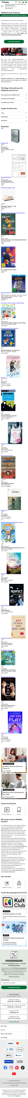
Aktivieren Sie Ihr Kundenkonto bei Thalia (14, 786)
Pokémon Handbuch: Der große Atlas (9, 328)
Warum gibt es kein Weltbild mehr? (10, 95)
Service (3, 1030)
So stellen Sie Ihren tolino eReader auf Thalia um (14, 15)
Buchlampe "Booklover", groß (8, 187)
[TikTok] (22, 1068)
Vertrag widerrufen (14, 1022)
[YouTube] (14, 1074)
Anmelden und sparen (14, 987)
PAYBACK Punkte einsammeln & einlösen (14, 933)
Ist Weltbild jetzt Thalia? (7, 102)
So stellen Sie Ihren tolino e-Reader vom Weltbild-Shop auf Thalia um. (14, 80)
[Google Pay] (20, 1050)
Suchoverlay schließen (9, 5)
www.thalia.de (4, 828)
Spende (19, 884)
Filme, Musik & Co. (7, 810)
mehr (2, 128)
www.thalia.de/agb (17, 870)
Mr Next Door (4, 443)
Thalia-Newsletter (5, 860)
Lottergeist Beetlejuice (6, 292)
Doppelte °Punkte (7, 884)
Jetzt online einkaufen (14, 41)
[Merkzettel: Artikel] (22, 2)
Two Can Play (4, 733)
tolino (2, 113)
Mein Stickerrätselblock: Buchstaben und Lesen (12, 522)
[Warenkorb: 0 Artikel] (25, 2)
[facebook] (5, 1068)
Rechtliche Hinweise (14, 976)
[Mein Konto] (19, 2)
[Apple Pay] (8, 1056)
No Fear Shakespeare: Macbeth (8, 389)
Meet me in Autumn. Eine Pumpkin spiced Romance (13, 212)
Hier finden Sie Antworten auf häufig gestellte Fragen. (14, 34)
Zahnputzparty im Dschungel (7, 650)
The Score (3, 377)
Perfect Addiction (5, 605)
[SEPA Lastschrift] (9, 1050)
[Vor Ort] (16, 2)
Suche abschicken (9, 8)
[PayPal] (19, 1056)
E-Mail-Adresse (5, 980)
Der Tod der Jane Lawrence (7, 676)
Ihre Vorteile (4, 1037)
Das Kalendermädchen (6, 177)
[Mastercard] (17, 1043)
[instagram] (11, 1068)
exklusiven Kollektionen (21, 846)
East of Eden (4, 510)
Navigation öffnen (2, 6)
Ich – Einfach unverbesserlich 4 (8, 246)
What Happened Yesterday (7, 455)
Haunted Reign (4, 143)
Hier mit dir (4, 573)
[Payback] (9, 1062)
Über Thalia (4, 1026)
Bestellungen (4, 117)
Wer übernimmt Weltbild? (8, 98)
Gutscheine (4, 120)
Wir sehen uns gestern (6, 638)
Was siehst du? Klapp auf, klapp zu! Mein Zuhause (12, 303)
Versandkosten (17, 1095)
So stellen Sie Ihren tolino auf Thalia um (14, 760)
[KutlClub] (20, 1062)
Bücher (19, 810)
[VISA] (10, 1043)
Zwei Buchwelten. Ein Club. (14, 907)
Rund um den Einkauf (6, 1033)
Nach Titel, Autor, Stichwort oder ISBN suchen (15, 4)
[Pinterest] (17, 1068)
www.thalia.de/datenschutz (8, 871)
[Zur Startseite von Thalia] (8, 2)
